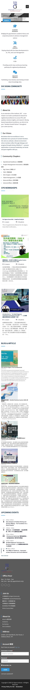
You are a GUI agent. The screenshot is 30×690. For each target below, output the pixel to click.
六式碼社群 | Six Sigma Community (10, 596)
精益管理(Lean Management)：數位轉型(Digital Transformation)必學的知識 (13, 438)
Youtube (9, 585)
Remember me (6, 665)
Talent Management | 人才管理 (12, 177)
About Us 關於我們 (6, 619)
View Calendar (4, 555)
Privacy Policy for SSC (8, 687)
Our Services (5, 624)
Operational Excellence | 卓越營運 (12, 162)
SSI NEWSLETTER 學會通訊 (8, 606)
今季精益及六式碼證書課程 (8, 603)
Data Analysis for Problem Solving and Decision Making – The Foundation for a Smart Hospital (16, 523)
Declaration (19, 687)
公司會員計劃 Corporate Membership (11, 598)
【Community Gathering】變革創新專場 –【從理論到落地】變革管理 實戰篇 (16, 537)
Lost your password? (7, 674)
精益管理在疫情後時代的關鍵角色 (9, 463)
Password (4, 658)
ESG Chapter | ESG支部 (9, 175)
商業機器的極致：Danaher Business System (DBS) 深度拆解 (14, 400)
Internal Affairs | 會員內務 (10, 183)
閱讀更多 (6, 20)
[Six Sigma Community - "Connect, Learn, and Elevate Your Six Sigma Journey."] (15, 7)
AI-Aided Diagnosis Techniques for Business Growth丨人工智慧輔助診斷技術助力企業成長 (17, 544)
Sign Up (17, 647)
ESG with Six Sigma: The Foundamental (11, 367)
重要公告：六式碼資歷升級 (8, 601)
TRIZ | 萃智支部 (7, 172)
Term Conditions (6, 626)
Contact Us (5, 621)
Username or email (7, 651)
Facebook (2, 585)
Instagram (5, 585)
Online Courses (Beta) (7, 608)
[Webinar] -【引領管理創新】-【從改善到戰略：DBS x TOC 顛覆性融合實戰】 (16, 530)
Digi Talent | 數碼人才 (9, 169)
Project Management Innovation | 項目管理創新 (14, 166)
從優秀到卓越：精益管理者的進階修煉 (10, 483)
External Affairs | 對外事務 (10, 180)
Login (5, 670)
